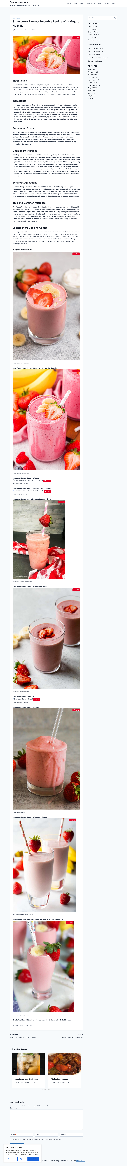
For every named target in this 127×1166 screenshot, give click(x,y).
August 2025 (92, 88)
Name (13, 1135)
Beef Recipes (92, 27)
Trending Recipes (94, 40)
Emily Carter (19, 1082)
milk (21, 1025)
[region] (22, 1153)
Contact (81, 3)
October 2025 (93, 82)
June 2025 (91, 93)
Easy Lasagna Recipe (95, 51)
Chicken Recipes (93, 32)
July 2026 (91, 69)
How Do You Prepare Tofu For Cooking (23, 1036)
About (75, 3)
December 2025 (93, 77)
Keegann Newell (18, 29)
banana (15, 1025)
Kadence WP (80, 1161)
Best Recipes (16, 18)
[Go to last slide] (14, 1070)
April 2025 (91, 98)
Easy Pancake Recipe (95, 48)
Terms (114, 3)
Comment (14, 1108)
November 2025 (93, 80)
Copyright (100, 3)
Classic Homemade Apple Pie (72, 1036)
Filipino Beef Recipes (59, 1079)
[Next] (78, 1070)
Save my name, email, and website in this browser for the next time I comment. (36, 1139)
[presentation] (28, 1064)
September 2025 (94, 85)
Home (69, 3)
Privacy (107, 3)
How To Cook (92, 37)
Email (38, 1135)
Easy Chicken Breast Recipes (98, 58)
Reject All (22, 1159)
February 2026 (93, 72)
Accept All (34, 1159)
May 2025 (91, 96)
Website (63, 1135)
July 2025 (91, 90)
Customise (11, 1159)
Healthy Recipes (93, 34)
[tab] (42, 1089)
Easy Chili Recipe (94, 55)
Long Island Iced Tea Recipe (26, 1079)
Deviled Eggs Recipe (95, 61)
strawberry (29, 1025)
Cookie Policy (90, 3)
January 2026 (93, 75)
